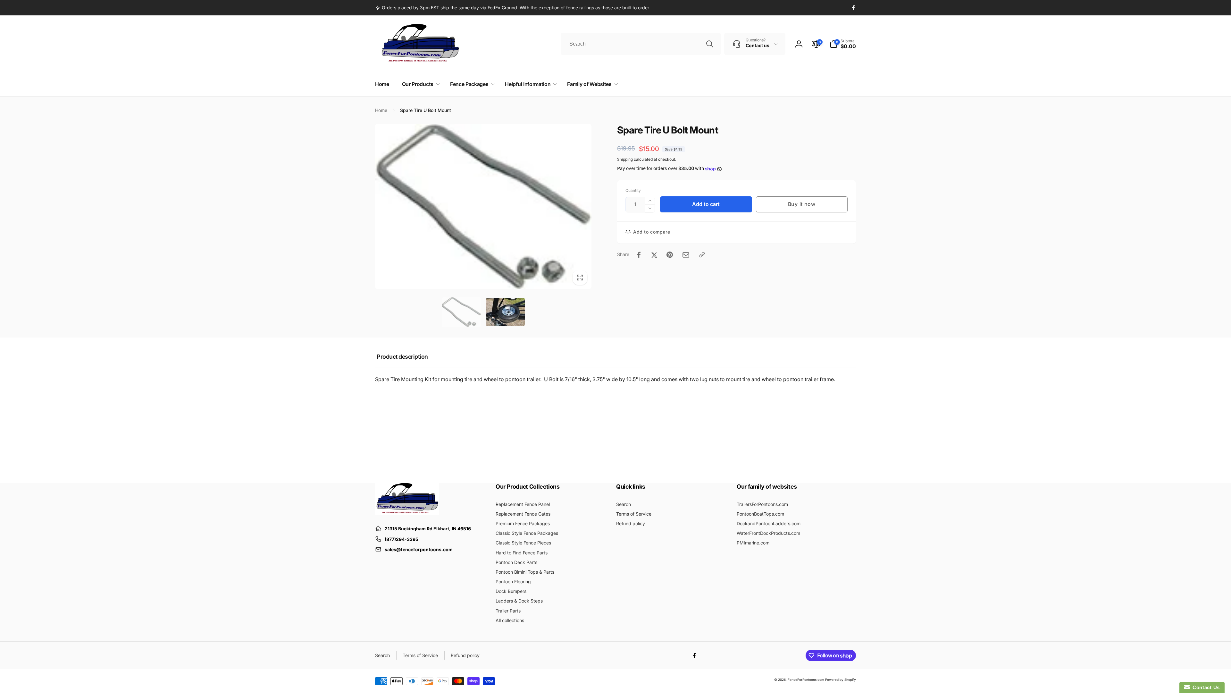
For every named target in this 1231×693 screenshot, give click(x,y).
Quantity (633, 190)
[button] (843, 44)
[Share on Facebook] (639, 255)
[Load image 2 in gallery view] (505, 312)
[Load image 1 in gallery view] (461, 312)
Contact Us (1205, 687)
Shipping (625, 159)
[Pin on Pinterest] (669, 255)
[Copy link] (702, 255)
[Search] (709, 44)
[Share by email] (686, 255)
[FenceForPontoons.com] (407, 513)
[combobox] (641, 44)
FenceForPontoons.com (806, 679)
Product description (402, 356)
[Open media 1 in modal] (483, 206)
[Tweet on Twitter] (654, 255)
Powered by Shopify (840, 679)
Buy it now (802, 204)
